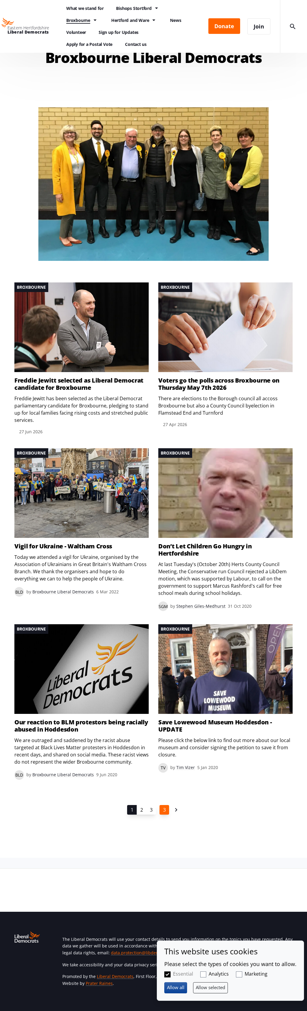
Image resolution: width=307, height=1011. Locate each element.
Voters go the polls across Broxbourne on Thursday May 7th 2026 (218, 384)
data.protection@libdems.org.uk (143, 953)
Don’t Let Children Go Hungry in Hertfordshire (205, 550)
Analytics (219, 974)
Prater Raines (99, 983)
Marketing (256, 974)
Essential (183, 974)
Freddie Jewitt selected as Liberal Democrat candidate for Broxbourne (78, 384)
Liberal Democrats (115, 976)
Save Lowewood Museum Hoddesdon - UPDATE (215, 726)
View (81, 358)
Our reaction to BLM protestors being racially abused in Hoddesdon (81, 726)
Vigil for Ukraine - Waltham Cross (63, 546)
